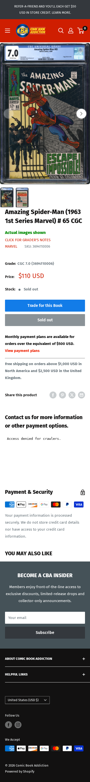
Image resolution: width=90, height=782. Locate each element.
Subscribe (45, 632)
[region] (45, 113)
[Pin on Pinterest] (62, 394)
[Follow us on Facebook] (8, 724)
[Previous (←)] (9, 113)
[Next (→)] (81, 113)
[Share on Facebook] (53, 394)
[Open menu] (7, 31)
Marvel (11, 246)
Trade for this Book (45, 305)
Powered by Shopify (19, 771)
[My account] (70, 30)
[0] (81, 31)
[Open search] (61, 30)
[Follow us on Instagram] (18, 724)
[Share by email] (81, 394)
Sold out (45, 320)
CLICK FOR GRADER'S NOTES (27, 240)
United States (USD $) (23, 700)
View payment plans (22, 350)
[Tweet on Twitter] (72, 394)
